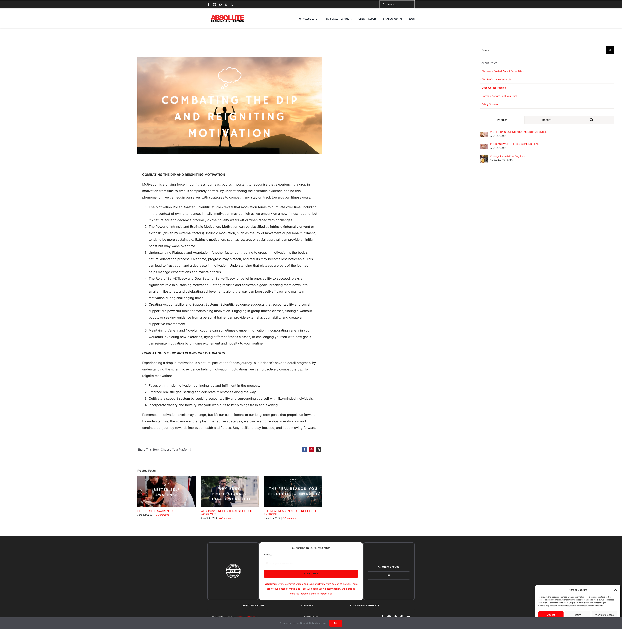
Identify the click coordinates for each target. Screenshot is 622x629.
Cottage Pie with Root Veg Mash (499, 96)
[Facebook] (304, 449)
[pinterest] (401, 617)
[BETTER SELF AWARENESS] (166, 491)
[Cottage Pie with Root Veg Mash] (484, 157)
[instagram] (214, 4)
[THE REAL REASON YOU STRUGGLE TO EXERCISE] (293, 491)
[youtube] (220, 4)
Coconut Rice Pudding (494, 87)
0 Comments (162, 515)
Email (268, 554)
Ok (336, 623)
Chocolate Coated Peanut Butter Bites (503, 71)
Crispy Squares (490, 104)
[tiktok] (395, 617)
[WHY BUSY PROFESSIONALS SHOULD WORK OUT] (230, 491)
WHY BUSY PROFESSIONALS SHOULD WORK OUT (225, 491)
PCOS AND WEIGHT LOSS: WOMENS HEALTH (515, 144)
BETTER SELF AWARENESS (162, 491)
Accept (551, 614)
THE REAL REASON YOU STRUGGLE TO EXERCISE (288, 491)
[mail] (226, 4)
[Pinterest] (311, 449)
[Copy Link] (318, 449)
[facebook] (208, 4)
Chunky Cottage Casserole (496, 79)
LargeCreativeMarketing (246, 617)
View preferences (604, 614)
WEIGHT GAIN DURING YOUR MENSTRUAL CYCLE (518, 132)
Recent (546, 119)
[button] (615, 589)
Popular (502, 119)
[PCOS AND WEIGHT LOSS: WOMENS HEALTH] (484, 146)
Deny (578, 614)
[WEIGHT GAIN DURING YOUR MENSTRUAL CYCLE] (484, 134)
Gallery (171, 491)
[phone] (232, 4)
